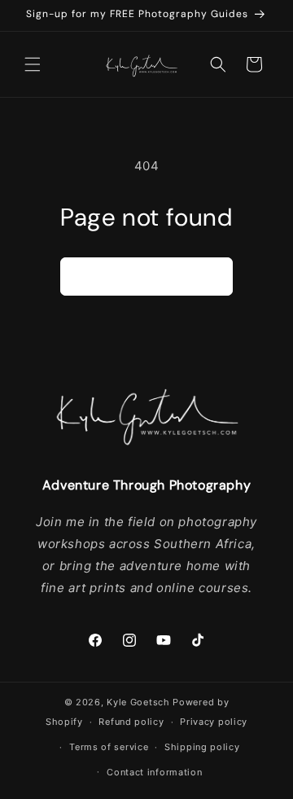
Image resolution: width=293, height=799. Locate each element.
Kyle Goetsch (138, 702)
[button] (32, 64)
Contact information (154, 772)
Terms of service (108, 747)
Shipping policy (202, 747)
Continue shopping (146, 276)
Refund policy (131, 721)
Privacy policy (213, 721)
